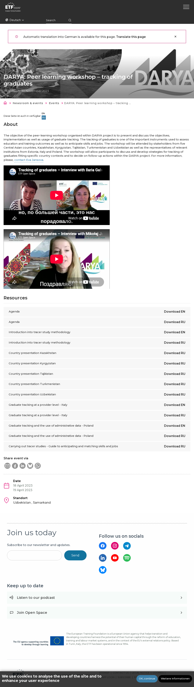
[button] (7, 466)
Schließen (175, 36)
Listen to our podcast (36, 598)
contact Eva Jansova (28, 160)
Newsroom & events (28, 103)
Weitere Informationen (175, 678)
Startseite (6, 103)
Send (75, 555)
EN (43, 113)
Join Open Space (32, 613)
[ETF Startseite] (46, 9)
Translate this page (131, 37)
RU (43, 117)
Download (174, 311)
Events (54, 103)
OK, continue (147, 678)
